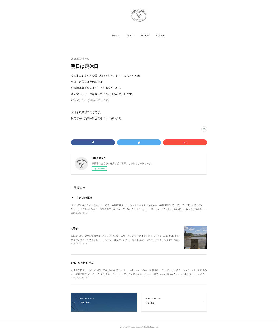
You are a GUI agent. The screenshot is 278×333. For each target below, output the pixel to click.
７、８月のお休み (81, 197)
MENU (129, 35)
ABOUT (144, 35)
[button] (115, 36)
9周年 (74, 228)
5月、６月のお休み (82, 262)
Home (115, 35)
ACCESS (161, 35)
